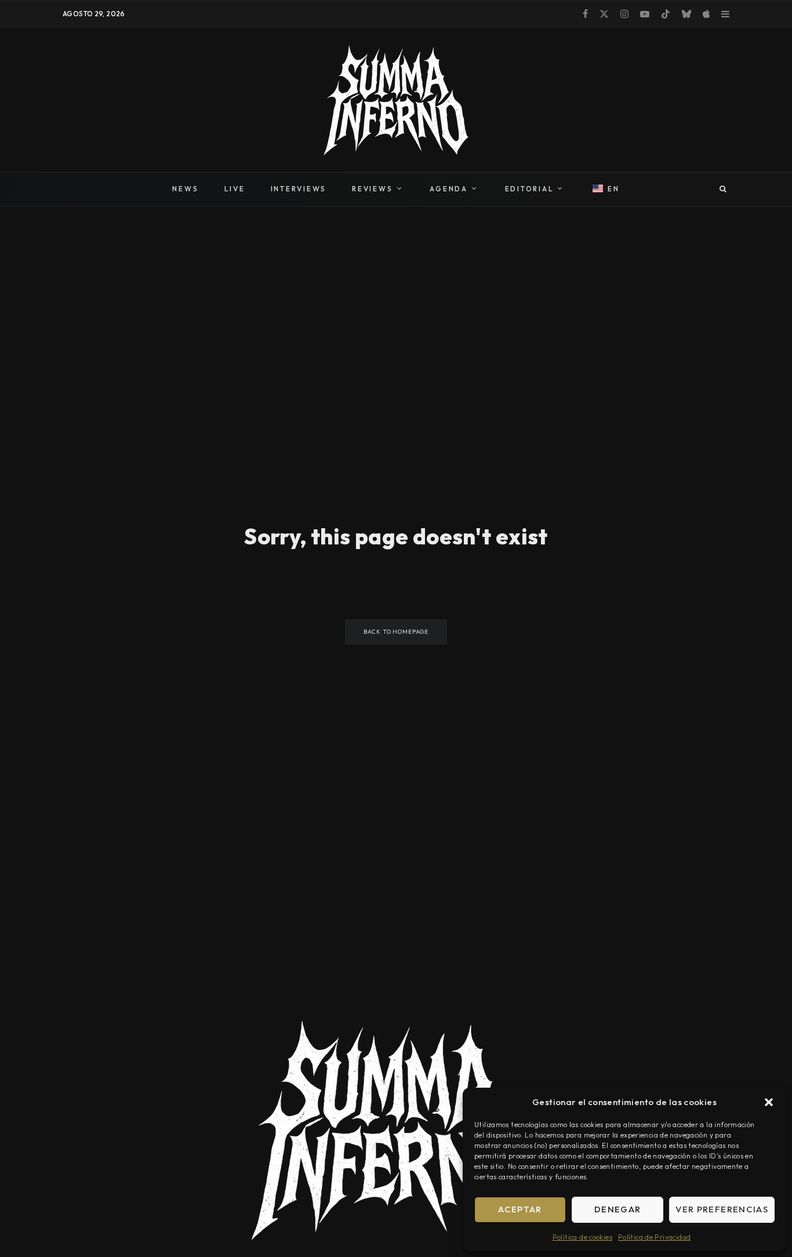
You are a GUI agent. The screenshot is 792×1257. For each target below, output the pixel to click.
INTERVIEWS (299, 188)
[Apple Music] (706, 14)
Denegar (617, 1209)
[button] (769, 1102)
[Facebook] (585, 14)
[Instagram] (624, 14)
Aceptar (520, 1209)
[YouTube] (644, 14)
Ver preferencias (721, 1209)
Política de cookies (582, 1237)
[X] (604, 14)
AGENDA (449, 188)
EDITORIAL (529, 188)
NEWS (185, 188)
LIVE (234, 188)
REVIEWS (372, 188)
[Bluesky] (686, 14)
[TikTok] (665, 14)
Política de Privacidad (654, 1237)
